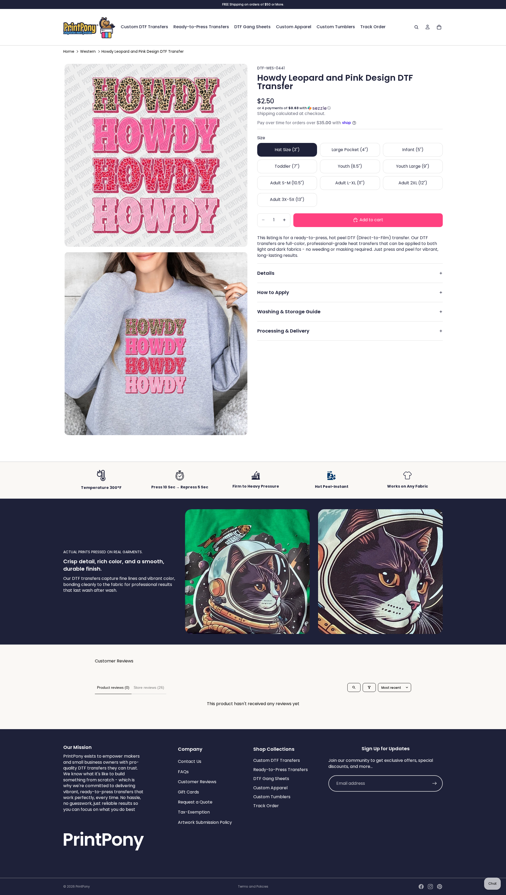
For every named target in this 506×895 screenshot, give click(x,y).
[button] (350, 108)
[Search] (416, 27)
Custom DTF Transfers (276, 760)
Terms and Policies (253, 886)
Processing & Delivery (283, 331)
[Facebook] (421, 886)
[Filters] (369, 687)
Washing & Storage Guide (288, 311)
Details (265, 273)
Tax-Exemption (194, 812)
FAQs (183, 771)
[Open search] (354, 687)
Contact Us (189, 761)
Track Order (266, 806)
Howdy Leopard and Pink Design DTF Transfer (142, 51)
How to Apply (273, 292)
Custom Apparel (270, 788)
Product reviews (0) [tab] (113, 687)
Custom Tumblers (271, 797)
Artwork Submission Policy (205, 822)
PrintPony (83, 886)
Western (88, 51)
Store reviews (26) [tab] (149, 687)
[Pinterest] (439, 886)
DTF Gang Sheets (271, 779)
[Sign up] (434, 783)
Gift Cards (188, 792)
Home (68, 51)
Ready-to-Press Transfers (280, 769)
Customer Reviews (197, 782)
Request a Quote (195, 802)
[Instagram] (430, 886)
